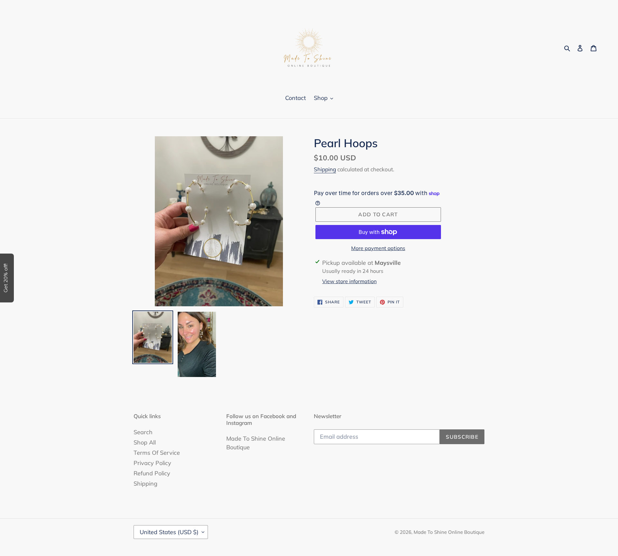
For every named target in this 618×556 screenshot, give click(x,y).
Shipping (325, 169)
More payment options (378, 248)
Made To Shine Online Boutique (449, 532)
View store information (349, 281)
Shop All (145, 442)
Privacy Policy (152, 463)
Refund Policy (152, 473)
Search (143, 432)
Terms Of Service (157, 452)
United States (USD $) (169, 532)
